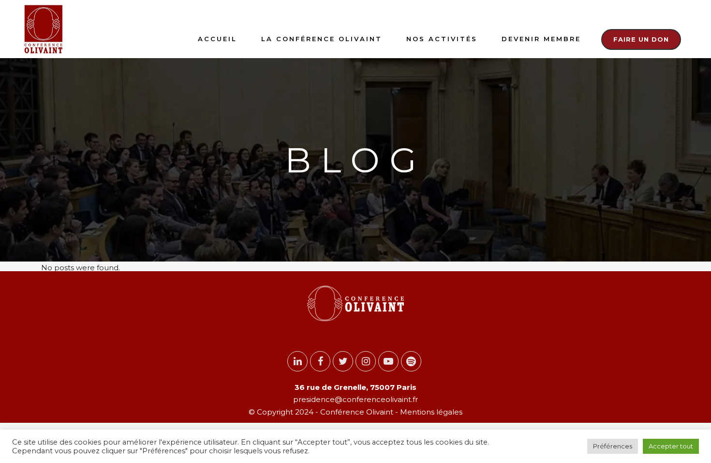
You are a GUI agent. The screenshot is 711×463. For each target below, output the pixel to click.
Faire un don (641, 39)
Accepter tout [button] (671, 446)
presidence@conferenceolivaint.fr (355, 399)
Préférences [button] (612, 446)
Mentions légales (430, 412)
